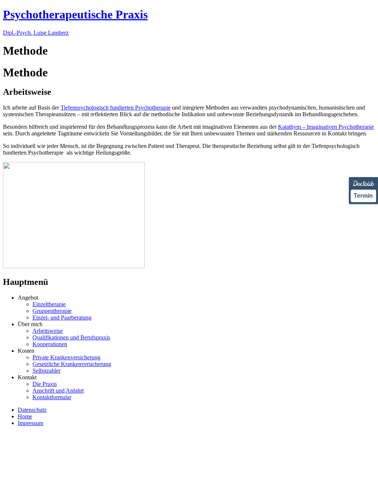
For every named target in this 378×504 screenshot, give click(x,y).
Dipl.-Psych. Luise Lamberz (36, 33)
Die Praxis (44, 384)
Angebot (28, 297)
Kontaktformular (51, 397)
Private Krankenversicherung (66, 357)
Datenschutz (32, 410)
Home (25, 416)
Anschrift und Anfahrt (58, 390)
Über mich (30, 324)
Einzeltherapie (49, 304)
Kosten (26, 351)
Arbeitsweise (47, 331)
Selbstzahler (46, 370)
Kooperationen (49, 344)
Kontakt (27, 377)
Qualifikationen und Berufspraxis (71, 337)
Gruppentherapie (52, 311)
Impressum (30, 423)
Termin (363, 196)
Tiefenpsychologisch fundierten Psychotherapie (116, 107)
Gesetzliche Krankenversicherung (71, 364)
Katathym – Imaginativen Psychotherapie (326, 127)
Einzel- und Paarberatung (62, 317)
